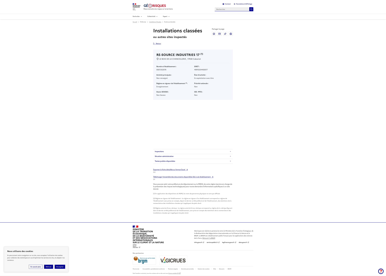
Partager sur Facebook (214, 34)
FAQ (214, 269)
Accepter (60, 267)
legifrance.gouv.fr (228, 242)
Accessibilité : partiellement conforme (154, 269)
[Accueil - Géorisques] (158, 5)
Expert (165, 16)
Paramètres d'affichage (244, 4)
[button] (381, 271)
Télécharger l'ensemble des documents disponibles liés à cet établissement (182, 177)
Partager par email (220, 34)
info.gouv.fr (198, 242)
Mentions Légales (173, 269)
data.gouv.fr (243, 242)
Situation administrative (164, 156)
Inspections (159, 151)
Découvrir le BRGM (208, 238)
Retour (158, 43)
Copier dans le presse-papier (225, 34)
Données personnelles (187, 269)
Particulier (136, 16)
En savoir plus (35, 267)
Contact (228, 4)
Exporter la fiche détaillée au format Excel (169, 169)
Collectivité (151, 16)
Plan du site (136, 269)
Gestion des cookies (203, 269)
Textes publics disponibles (165, 161)
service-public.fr (212, 242)
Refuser (48, 267)
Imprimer (231, 34)
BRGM (229, 269)
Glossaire (221, 269)
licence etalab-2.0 (173, 273)
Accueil (135, 22)
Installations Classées (155, 22)
